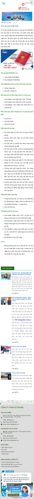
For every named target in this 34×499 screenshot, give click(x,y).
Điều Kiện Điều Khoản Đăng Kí (10, 466)
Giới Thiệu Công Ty (7, 447)
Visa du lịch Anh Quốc (19, 346)
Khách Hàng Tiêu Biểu (7, 451)
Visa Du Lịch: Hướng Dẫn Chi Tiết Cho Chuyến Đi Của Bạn (21, 273)
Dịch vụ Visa (7, 22)
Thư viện (4, 449)
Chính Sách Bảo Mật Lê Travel (10, 462)
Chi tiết (15, 293)
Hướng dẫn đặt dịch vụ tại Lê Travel (11, 464)
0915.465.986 (25, 9)
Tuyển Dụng (5, 454)
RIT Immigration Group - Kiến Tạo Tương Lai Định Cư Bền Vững (21, 299)
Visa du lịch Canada (18, 373)
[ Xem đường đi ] (8, 420)
